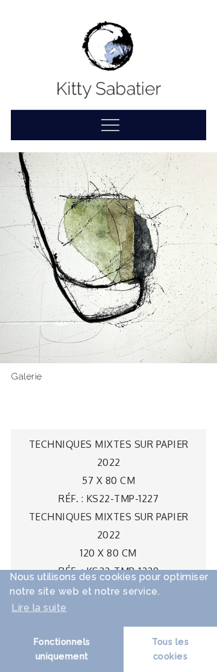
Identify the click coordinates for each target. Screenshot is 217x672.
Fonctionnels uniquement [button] (62, 648)
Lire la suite (39, 607)
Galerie (26, 376)
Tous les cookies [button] (170, 648)
